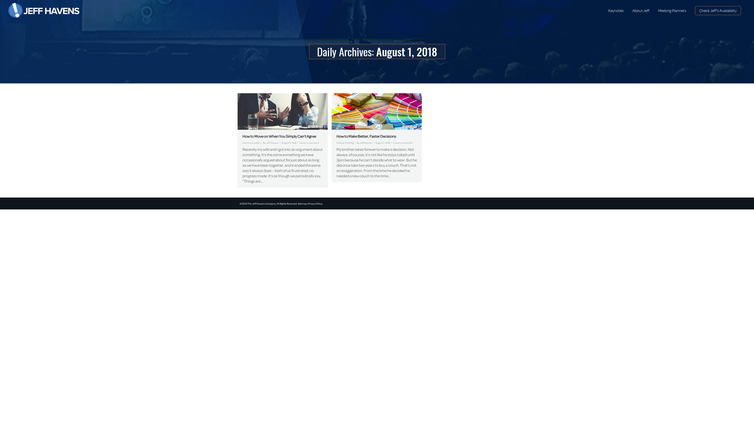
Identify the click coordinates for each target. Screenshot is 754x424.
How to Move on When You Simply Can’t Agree (279, 136)
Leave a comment (309, 142)
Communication (251, 142)
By (271, 142)
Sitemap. (302, 203)
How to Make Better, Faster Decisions (366, 136)
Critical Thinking (345, 142)
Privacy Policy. (315, 203)
